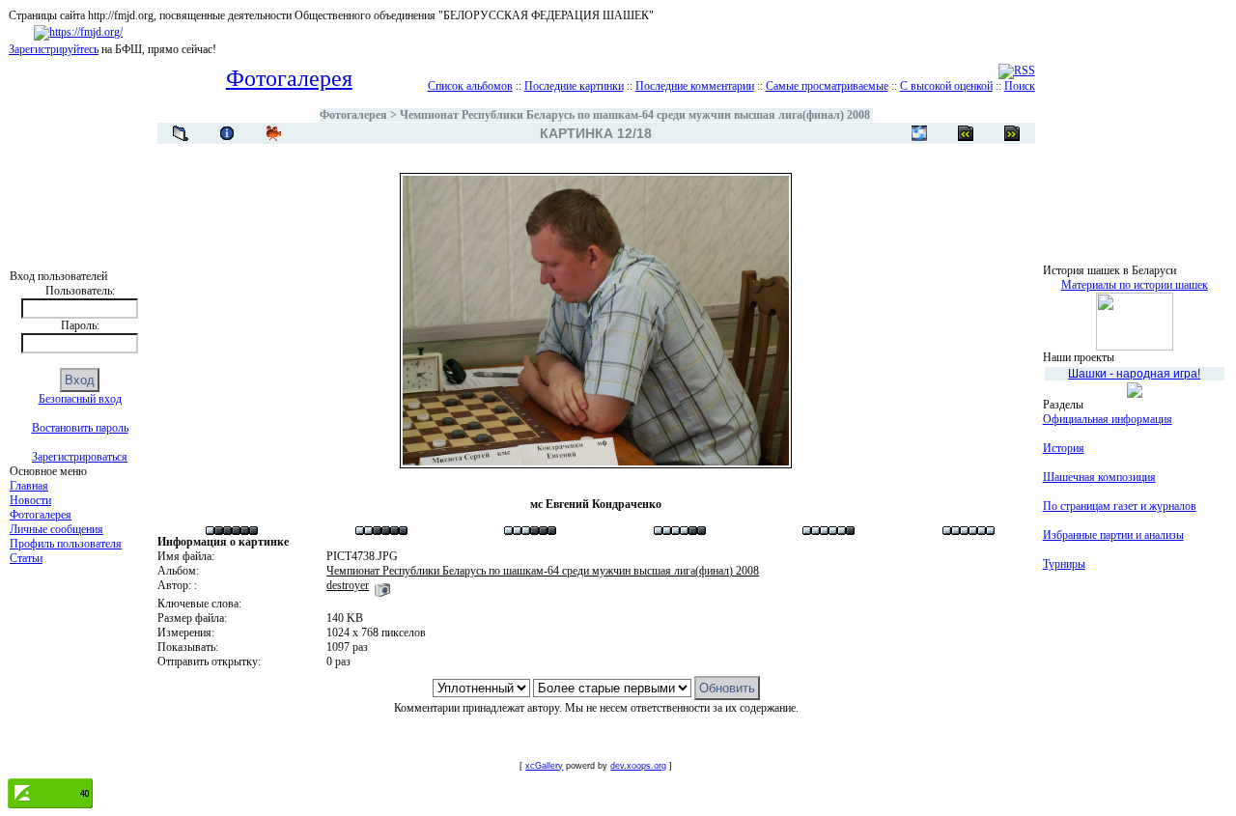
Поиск (1019, 86)
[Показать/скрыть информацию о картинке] (227, 133)
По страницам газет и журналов (1119, 506)
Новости (30, 500)
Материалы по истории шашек (1134, 285)
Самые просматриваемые (827, 86)
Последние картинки (574, 86)
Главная (29, 485)
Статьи (26, 558)
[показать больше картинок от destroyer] (382, 585)
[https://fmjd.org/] (78, 32)
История (1063, 448)
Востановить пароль (80, 428)
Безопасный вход (80, 399)
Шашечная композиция (1099, 477)
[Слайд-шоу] (273, 133)
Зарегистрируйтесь (53, 49)
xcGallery (544, 766)
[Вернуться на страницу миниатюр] (180, 133)
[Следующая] (965, 133)
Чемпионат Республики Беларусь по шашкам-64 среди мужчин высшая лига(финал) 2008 (635, 115)
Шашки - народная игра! (1134, 373)
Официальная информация (1107, 419)
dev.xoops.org (638, 766)
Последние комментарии (694, 86)
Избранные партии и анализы (1113, 535)
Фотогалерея (40, 514)
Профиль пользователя (66, 543)
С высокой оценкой (946, 86)
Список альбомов (470, 86)
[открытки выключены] (919, 133)
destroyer (347, 585)
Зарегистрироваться (79, 457)
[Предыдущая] (1012, 133)
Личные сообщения (56, 529)
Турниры (1064, 564)
